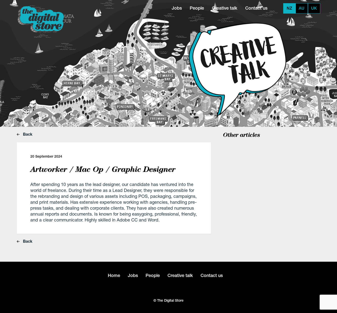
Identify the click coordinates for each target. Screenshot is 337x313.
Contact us (256, 8)
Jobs (177, 8)
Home (114, 275)
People (197, 8)
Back (27, 134)
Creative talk (224, 8)
